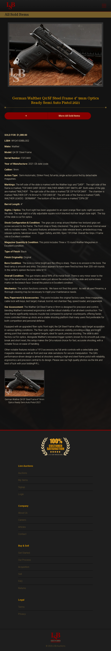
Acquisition (23, 567)
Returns (22, 588)
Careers (22, 520)
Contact (22, 534)
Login (21, 494)
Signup (21, 487)
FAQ (20, 581)
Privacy (22, 614)
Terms (21, 607)
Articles (22, 527)
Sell (20, 574)
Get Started (24, 552)
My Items (23, 480)
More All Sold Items (69, 115)
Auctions (22, 473)
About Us (22, 512)
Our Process (24, 560)
